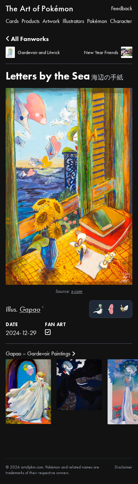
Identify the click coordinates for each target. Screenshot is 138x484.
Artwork (51, 21)
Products (31, 21)
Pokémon (97, 21)
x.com (76, 291)
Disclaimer (123, 467)
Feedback (121, 8)
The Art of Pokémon (39, 8)
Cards (12, 21)
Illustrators (73, 21)
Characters (122, 21)
